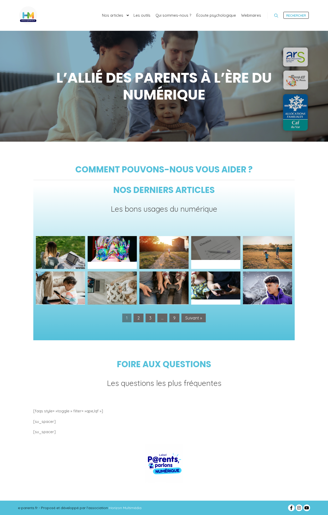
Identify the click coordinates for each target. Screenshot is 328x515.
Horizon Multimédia (125, 508)
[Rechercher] (276, 15)
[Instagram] (299, 507)
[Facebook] (291, 507)
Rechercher (296, 15)
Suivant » (193, 317)
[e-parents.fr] (28, 15)
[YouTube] (306, 507)
